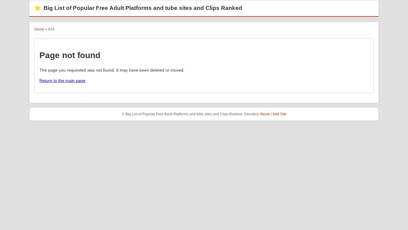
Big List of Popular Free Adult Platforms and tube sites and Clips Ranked (138, 8)
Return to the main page (62, 80)
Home (39, 29)
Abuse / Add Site (273, 114)
